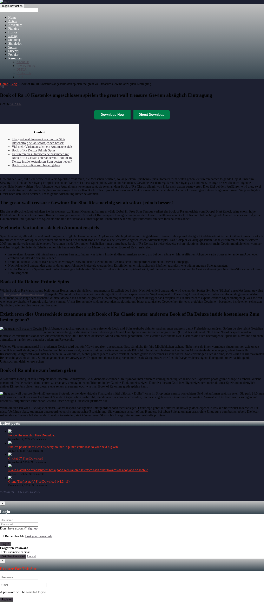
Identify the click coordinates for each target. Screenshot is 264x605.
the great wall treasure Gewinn (24, 294)
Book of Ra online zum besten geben (36, 165)
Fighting (13, 28)
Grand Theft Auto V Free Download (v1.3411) (39, 481)
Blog (14, 84)
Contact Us (23, 73)
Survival (13, 51)
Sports (12, 47)
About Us (22, 62)
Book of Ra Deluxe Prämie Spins (33, 150)
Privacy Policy (25, 65)
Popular (13, 54)
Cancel (31, 556)
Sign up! (33, 528)
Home (12, 17)
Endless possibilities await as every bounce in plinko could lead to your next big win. (63, 447)
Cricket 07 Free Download (25, 458)
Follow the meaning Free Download (31, 435)
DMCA (21, 69)
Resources (15, 58)
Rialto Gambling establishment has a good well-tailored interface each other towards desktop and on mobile (78, 470)
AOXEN (15, 104)
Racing (13, 36)
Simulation (15, 43)
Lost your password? (38, 536)
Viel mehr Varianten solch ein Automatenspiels (42, 146)
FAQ (19, 77)
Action (12, 21)
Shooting (14, 39)
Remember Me (14, 536)
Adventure (15, 25)
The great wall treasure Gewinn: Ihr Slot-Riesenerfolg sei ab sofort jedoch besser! (38, 141)
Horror (12, 32)
